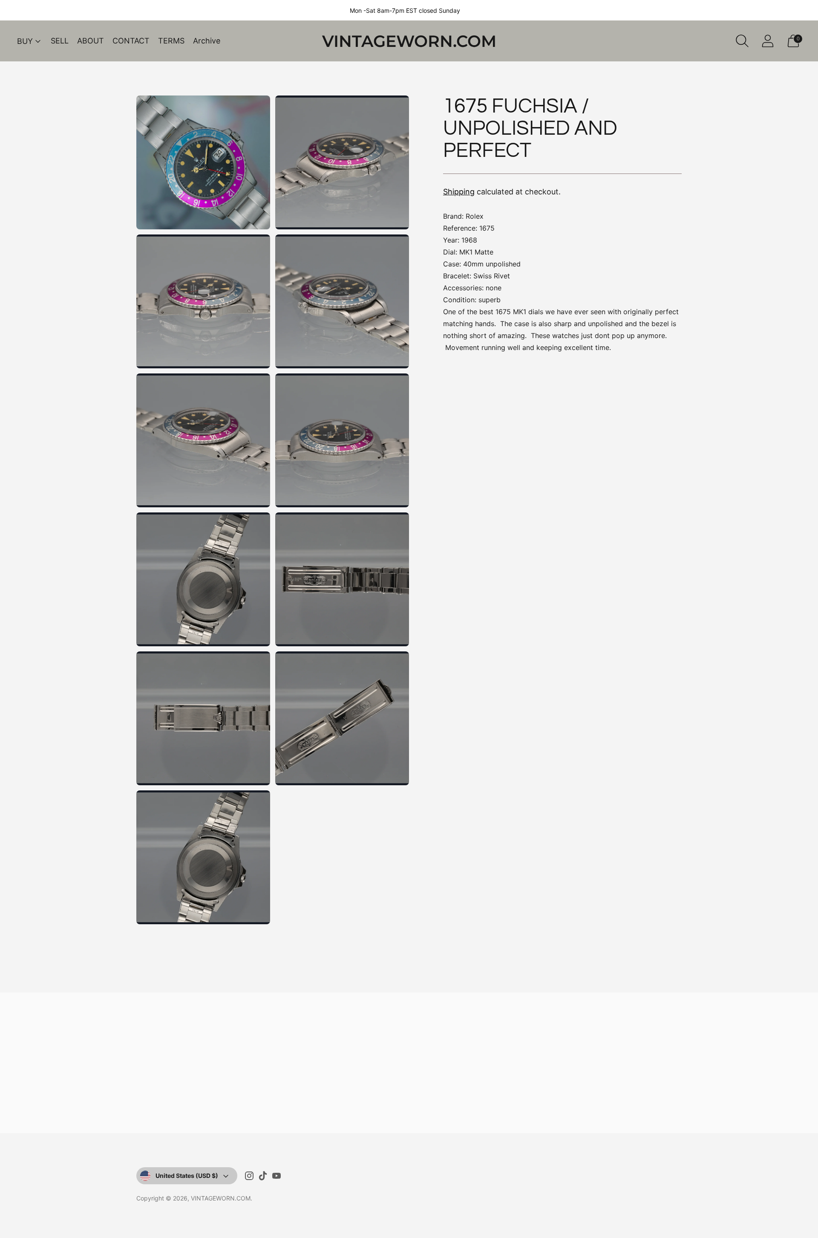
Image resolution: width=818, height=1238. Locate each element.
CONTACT (131, 40)
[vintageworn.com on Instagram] (249, 1177)
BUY (25, 41)
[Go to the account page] (768, 41)
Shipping (459, 191)
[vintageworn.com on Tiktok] (263, 1177)
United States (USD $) (187, 1175)
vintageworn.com (221, 1198)
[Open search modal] (742, 41)
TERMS (171, 40)
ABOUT (90, 40)
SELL (60, 40)
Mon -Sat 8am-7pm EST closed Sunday (405, 10)
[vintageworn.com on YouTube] (276, 1177)
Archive (206, 40)
